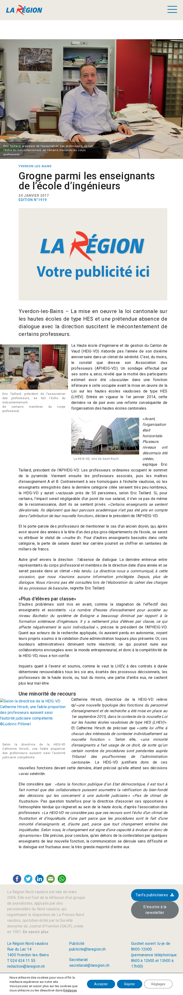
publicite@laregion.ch (87, 949)
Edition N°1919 (33, 200)
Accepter (101, 984)
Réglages (70, 990)
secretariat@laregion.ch (89, 965)
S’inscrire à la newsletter (155, 910)
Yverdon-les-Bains (35, 166)
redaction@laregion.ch (26, 966)
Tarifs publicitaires (152, 895)
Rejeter (129, 984)
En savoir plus (35, 932)
